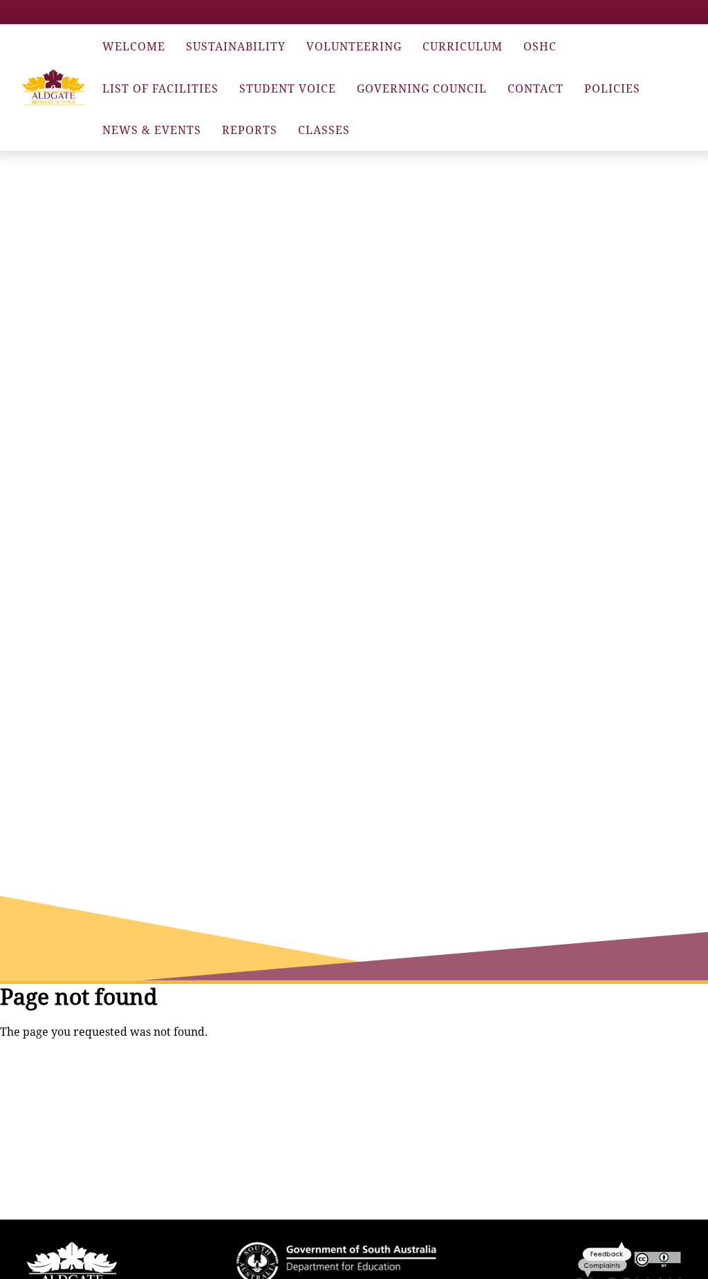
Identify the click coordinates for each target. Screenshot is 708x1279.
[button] (53, 87)
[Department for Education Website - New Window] (336, 1262)
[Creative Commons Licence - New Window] (657, 1258)
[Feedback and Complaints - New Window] (606, 1258)
